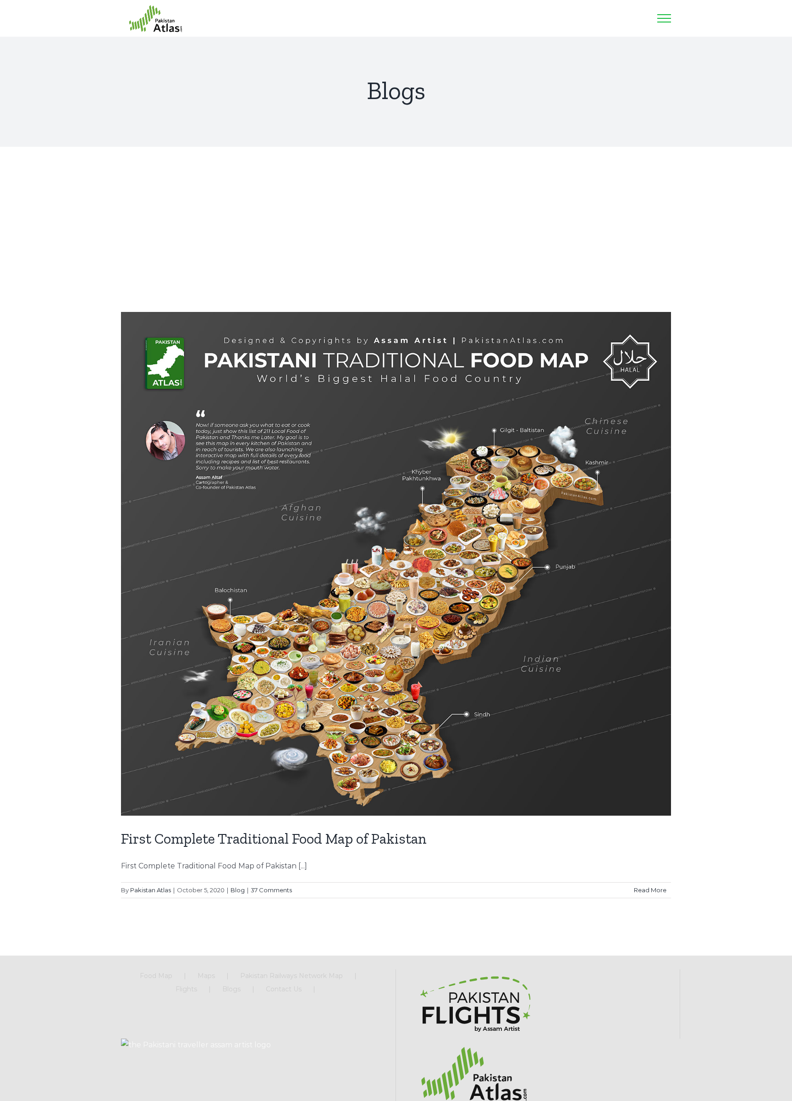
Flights (186, 989)
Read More (650, 890)
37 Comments (271, 890)
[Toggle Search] (638, 17)
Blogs (231, 989)
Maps (206, 976)
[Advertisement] (396, 215)
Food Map (156, 976)
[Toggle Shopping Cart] (616, 18)
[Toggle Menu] (664, 18)
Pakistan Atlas (150, 890)
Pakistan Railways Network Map (291, 976)
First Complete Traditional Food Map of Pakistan (274, 838)
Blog (238, 890)
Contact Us (284, 989)
